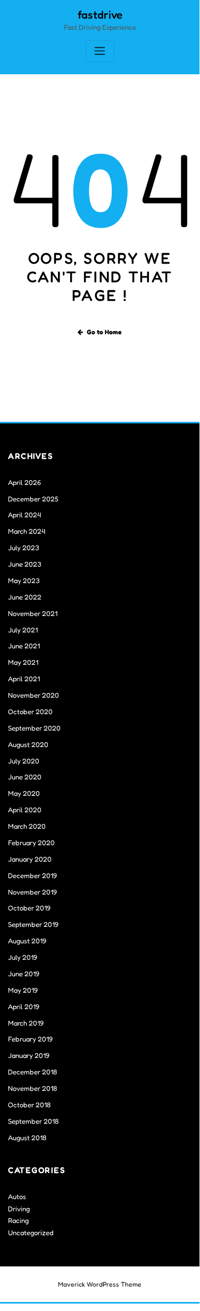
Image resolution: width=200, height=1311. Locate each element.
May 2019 (23, 990)
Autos (17, 1196)
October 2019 (29, 908)
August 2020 (28, 744)
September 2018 (33, 1121)
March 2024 (26, 531)
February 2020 (31, 842)
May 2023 (24, 580)
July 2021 (23, 630)
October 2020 (30, 711)
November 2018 (32, 1088)
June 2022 (24, 597)
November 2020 (33, 695)
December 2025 (33, 498)
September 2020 (34, 728)
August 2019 (27, 940)
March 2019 (26, 1023)
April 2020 (24, 809)
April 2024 (24, 514)
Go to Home (104, 332)
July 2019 (22, 957)
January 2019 (28, 1055)
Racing (18, 1220)
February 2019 (30, 1039)
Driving (19, 1208)
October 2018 (29, 1104)
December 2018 (32, 1071)
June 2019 (23, 973)
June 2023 (24, 564)
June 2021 (24, 645)
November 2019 (32, 892)
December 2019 (32, 875)
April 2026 (24, 482)
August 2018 (27, 1137)
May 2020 (24, 793)
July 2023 (23, 547)
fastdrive (100, 14)
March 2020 (27, 826)
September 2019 (33, 924)
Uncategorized (31, 1232)
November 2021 (32, 613)
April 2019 (23, 1006)
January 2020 (30, 859)
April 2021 (24, 678)
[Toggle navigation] (100, 51)
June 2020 (24, 776)
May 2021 (23, 662)
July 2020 (23, 761)
